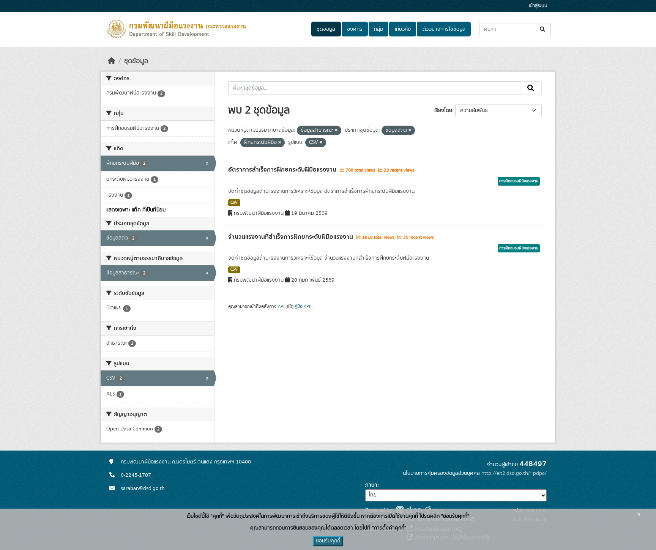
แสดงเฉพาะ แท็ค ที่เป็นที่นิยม (136, 210)
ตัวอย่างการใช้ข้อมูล (444, 29)
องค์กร (354, 29)
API (281, 306)
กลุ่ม (378, 29)
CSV (234, 203)
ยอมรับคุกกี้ (328, 541)
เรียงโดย (443, 110)
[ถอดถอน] (336, 131)
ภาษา (371, 485)
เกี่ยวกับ (403, 29)
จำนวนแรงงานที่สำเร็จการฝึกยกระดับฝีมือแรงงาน (291, 237)
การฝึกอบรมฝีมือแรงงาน (518, 181)
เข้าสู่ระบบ (538, 5)
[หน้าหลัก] (111, 61)
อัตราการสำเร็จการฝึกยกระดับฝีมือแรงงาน (283, 170)
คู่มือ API (302, 306)
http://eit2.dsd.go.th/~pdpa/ (514, 473)
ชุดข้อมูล (326, 29)
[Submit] (543, 29)
